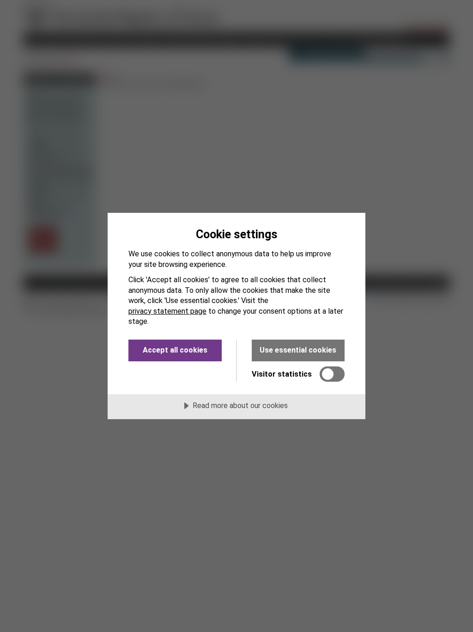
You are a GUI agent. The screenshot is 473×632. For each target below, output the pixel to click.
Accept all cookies (175, 350)
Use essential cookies (298, 350)
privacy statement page (167, 311)
